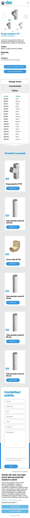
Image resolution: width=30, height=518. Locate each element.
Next (24, 15)
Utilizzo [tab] (15, 91)
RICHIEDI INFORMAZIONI (15, 71)
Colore (3, 47)
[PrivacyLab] (13, 502)
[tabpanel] (9, 25)
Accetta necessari (15, 511)
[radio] (3, 48)
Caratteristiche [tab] (15, 86)
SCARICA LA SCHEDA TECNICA (15, 66)
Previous (2, 15)
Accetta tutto (15, 506)
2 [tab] (15, 31)
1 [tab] (12, 31)
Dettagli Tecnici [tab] (15, 82)
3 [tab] (17, 31)
